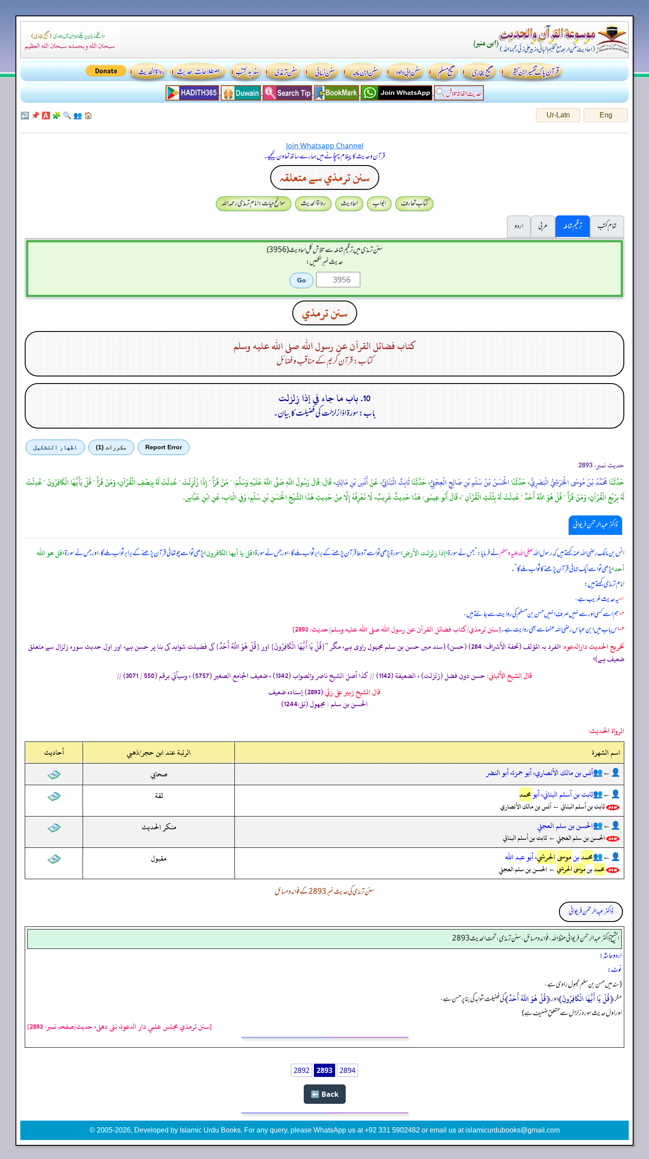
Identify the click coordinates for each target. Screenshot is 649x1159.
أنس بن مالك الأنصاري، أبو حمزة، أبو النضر (539, 773)
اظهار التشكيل (55, 447)
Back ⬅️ (325, 1094)
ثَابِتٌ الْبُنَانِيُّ (396, 482)
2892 (301, 1070)
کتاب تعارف (414, 203)
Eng (606, 115)
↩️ (24, 115)
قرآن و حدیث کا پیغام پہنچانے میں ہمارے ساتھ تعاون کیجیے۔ (324, 156)
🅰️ (46, 115)
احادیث (349, 203)
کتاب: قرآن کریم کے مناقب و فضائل (324, 361)
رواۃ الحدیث (313, 203)
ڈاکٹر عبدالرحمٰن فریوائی (591, 911)
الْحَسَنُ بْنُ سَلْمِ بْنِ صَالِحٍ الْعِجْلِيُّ (469, 482)
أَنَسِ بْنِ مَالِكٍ (351, 482)
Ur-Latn (558, 115)
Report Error (163, 447)
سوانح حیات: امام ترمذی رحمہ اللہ (254, 203)
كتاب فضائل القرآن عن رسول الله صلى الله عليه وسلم (325, 346)
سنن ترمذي (324, 313)
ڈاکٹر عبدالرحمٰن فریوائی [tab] (595, 525)
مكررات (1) (111, 447)
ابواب (379, 203)
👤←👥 (606, 773)
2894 (347, 1070)
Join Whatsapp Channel (324, 146)
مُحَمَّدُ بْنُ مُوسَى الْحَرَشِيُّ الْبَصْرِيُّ (568, 482)
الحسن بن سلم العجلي (565, 826)
